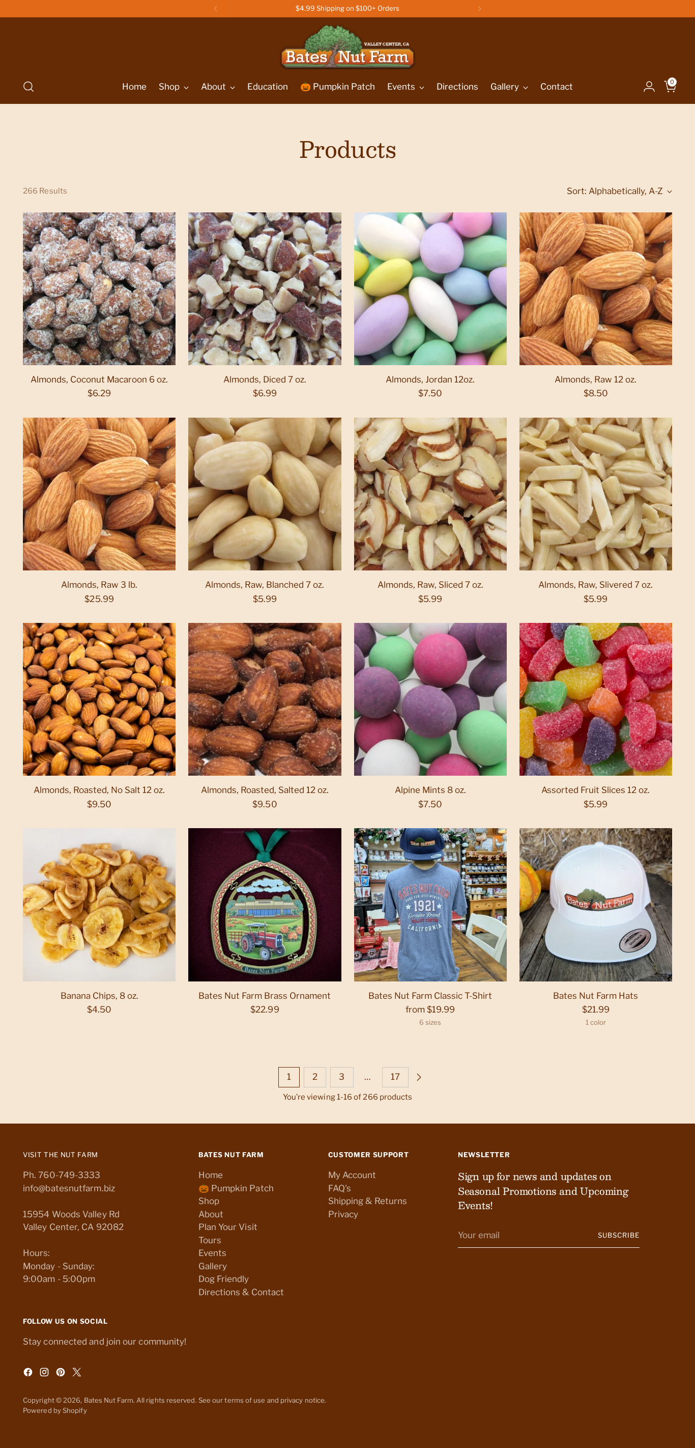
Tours (209, 1240)
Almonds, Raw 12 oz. (595, 379)
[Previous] (216, 8)
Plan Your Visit (227, 1227)
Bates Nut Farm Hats (595, 996)
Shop (208, 1201)
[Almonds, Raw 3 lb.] (99, 494)
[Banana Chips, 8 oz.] (99, 904)
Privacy (343, 1214)
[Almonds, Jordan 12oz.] (430, 288)
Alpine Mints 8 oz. (430, 790)
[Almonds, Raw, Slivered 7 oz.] (595, 494)
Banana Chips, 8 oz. (99, 996)
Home (210, 1175)
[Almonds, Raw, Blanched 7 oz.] (264, 494)
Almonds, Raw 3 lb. (99, 585)
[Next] (479, 8)
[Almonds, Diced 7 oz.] (264, 288)
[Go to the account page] (645, 86)
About (210, 1214)
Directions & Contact (241, 1292)
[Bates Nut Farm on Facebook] (29, 1374)
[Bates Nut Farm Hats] (595, 904)
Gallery (212, 1266)
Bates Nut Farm (108, 1400)
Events (212, 1253)
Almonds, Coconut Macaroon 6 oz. (99, 379)
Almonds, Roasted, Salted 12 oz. (265, 790)
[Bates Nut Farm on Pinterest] (61, 1374)
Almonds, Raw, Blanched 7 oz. (264, 585)
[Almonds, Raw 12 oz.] (595, 288)
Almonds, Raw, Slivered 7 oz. (595, 585)
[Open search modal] (28, 86)
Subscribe (619, 1235)
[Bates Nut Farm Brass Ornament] (264, 904)
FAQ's (339, 1188)
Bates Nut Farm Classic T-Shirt (430, 996)
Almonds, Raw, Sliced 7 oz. (430, 585)
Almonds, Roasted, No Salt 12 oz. (99, 790)
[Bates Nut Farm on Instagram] (45, 1374)
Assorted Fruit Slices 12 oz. (595, 790)
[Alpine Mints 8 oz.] (430, 699)
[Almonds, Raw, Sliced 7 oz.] (430, 494)
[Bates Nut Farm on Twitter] (78, 1374)
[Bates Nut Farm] (347, 44)
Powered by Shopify (55, 1410)
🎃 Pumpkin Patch (236, 1188)
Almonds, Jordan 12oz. (430, 379)
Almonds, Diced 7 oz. (264, 379)
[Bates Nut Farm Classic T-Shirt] (430, 904)
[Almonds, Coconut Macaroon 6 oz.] (99, 288)
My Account (352, 1175)
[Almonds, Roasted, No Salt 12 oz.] (99, 699)
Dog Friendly (223, 1279)
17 (395, 1077)
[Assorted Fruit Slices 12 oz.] (595, 699)
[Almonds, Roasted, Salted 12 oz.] (264, 699)
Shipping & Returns (368, 1201)
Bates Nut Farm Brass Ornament (264, 996)
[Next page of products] (419, 1077)
